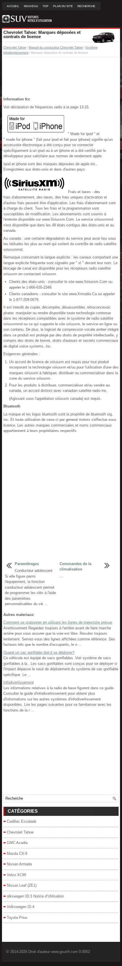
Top (46, 6)
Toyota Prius (17, 917)
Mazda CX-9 (17, 853)
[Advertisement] (61, 77)
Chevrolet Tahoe (14, 47)
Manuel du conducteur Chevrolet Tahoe (56, 47)
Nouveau (31, 6)
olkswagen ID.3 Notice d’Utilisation (35, 896)
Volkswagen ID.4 (20, 907)
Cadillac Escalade (21, 821)
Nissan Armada (19, 864)
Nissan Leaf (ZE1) (22, 885)
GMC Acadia (17, 843)
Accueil (13, 6)
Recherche (86, 6)
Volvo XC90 (16, 875)
